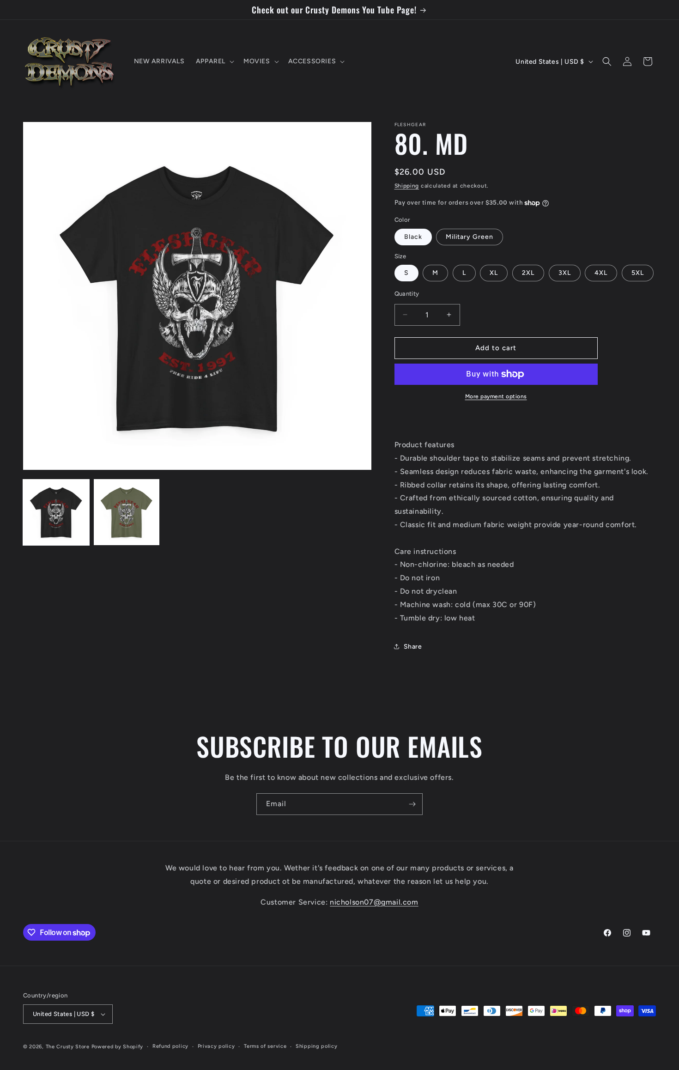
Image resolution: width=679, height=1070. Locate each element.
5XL (637, 273)
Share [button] (413, 647)
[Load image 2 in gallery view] (127, 512)
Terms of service (265, 1046)
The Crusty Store (68, 1047)
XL (494, 273)
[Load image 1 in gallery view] (56, 512)
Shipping (406, 185)
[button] (214, 61)
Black (413, 237)
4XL (600, 273)
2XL (528, 273)
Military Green (469, 237)
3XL (564, 273)
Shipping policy (317, 1046)
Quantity (406, 293)
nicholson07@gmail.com (374, 902)
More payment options (496, 396)
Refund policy (170, 1046)
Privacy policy (216, 1046)
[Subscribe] (412, 804)
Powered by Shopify (117, 1047)
